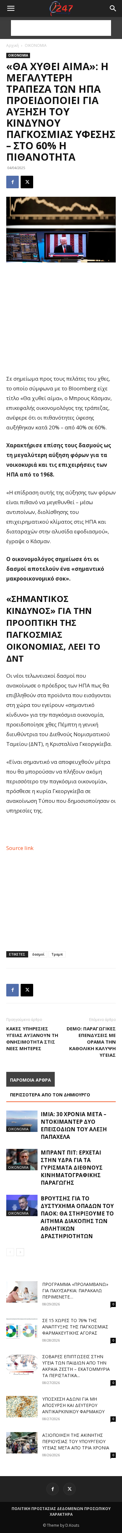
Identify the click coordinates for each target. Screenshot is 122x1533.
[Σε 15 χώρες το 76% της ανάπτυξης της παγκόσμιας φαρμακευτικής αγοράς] (22, 1328)
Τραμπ (57, 954)
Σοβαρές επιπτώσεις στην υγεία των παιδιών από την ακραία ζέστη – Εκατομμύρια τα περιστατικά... (76, 1366)
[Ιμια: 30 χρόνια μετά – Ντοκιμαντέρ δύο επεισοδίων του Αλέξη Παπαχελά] (22, 1121)
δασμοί (38, 954)
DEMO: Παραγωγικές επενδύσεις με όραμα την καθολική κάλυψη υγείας (91, 1041)
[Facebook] (12, 182)
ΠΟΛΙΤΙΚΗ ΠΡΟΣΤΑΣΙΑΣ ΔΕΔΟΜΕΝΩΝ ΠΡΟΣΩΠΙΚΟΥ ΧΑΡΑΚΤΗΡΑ (61, 1511)
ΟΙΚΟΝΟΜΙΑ (36, 45)
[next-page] (20, 1252)
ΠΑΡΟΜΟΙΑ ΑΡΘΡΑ (30, 1080)
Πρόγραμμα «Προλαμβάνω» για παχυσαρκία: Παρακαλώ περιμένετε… (75, 1290)
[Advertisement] (61, 28)
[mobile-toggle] (11, 8)
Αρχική (12, 45)
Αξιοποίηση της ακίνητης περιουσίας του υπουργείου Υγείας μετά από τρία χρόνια (75, 1441)
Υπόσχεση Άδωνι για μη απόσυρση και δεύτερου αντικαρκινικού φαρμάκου (73, 1405)
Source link (19, 848)
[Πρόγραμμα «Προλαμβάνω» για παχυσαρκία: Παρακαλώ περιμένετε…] (22, 1292)
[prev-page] (10, 1252)
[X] (27, 182)
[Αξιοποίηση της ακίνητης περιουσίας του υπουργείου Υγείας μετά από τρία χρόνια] (22, 1443)
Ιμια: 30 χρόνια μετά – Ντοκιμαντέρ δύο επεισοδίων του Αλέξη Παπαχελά (74, 1125)
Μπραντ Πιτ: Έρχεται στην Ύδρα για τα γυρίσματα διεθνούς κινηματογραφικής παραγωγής (72, 1167)
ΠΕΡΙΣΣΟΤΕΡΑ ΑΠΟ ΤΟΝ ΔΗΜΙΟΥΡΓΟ (50, 1095)
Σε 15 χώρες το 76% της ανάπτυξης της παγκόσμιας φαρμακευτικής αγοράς (75, 1326)
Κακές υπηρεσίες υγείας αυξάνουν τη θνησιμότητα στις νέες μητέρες (32, 1038)
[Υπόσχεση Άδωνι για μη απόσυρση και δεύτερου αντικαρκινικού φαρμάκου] (22, 1407)
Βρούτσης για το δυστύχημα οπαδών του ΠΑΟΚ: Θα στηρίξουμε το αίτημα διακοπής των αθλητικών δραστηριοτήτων (77, 1217)
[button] (113, 8)
